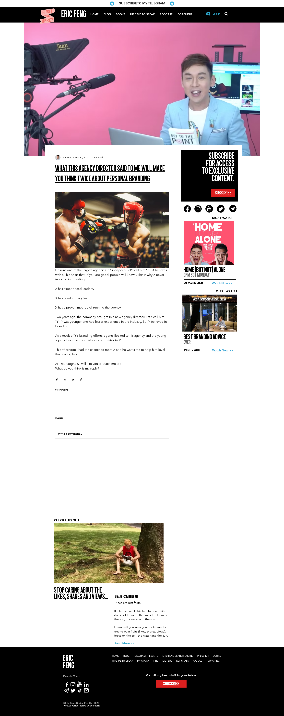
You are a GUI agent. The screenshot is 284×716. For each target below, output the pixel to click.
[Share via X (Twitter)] (64, 379)
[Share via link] (81, 379)
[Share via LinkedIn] (72, 379)
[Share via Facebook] (56, 379)
